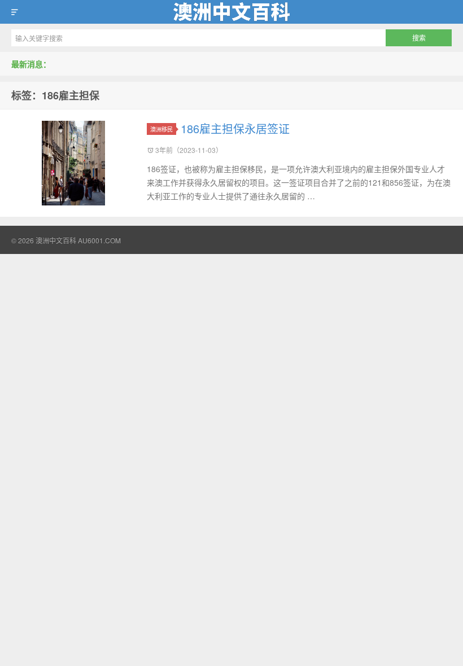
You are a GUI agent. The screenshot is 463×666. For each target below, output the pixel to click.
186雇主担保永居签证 (235, 128)
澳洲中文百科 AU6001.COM (231, 12)
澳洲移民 (161, 129)
